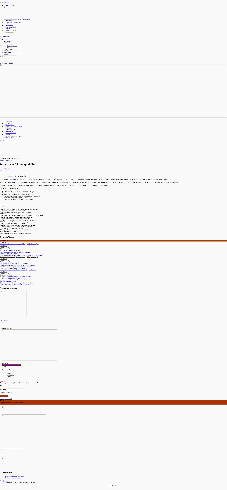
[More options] (1, 58)
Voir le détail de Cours (6, 169)
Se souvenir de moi (7, 392)
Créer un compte (4, 403)
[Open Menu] (1, 43)
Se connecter (4, 63)
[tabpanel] (113, 206)
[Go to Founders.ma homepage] (4, 36)
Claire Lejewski (4, 320)
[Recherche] (1, 61)
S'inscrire (10, 63)
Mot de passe (3, 389)
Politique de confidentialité (12, 478)
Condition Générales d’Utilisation (14, 476)
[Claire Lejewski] (13, 317)
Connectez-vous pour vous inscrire (11, 365)
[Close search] (1, 149)
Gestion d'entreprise (5, 160)
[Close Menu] (1, 118)
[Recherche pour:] (8, 56)
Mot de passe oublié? (6, 399)
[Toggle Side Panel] (1, 1)
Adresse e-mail (4, 386)
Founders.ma (3, 481)
